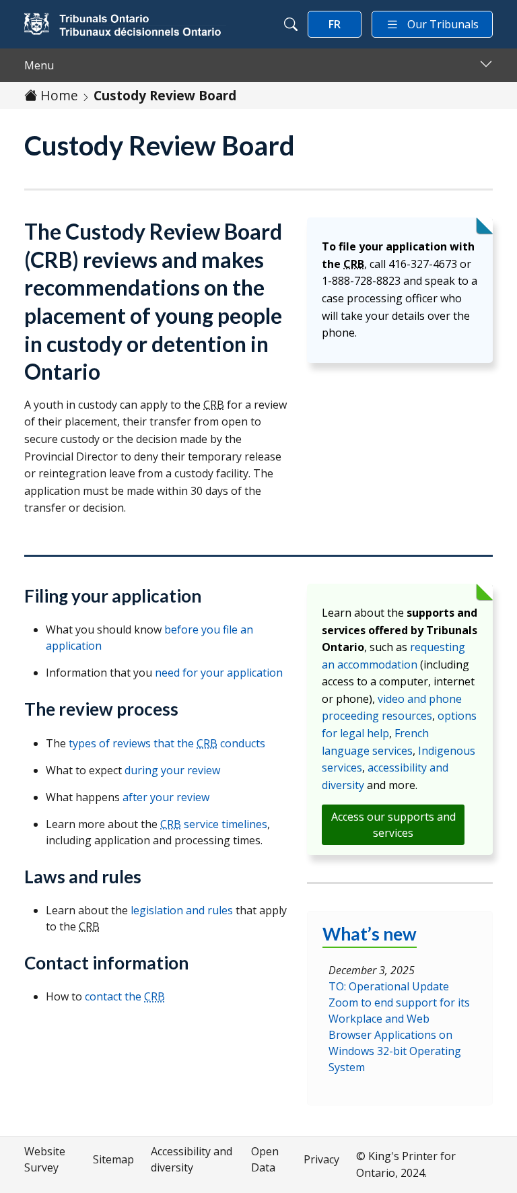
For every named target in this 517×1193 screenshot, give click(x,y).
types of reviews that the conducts (167, 743)
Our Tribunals (443, 24)
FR (335, 24)
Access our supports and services (393, 824)
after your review (166, 797)
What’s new (369, 934)
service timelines (213, 824)
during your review (172, 770)
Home (59, 95)
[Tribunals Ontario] (125, 24)
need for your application (219, 672)
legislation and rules (182, 910)
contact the (125, 996)
